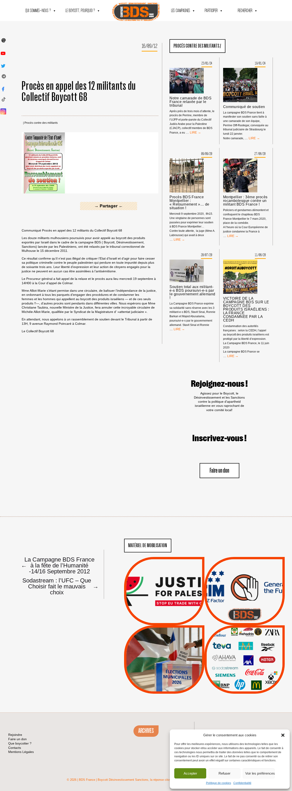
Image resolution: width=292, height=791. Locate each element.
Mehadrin (237, 674)
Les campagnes (180, 10)
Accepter (190, 773)
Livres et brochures (244, 668)
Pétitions (171, 620)
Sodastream (244, 680)
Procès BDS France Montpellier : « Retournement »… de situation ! (189, 202)
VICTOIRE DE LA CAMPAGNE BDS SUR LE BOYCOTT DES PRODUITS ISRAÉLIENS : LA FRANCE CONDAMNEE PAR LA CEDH (246, 309)
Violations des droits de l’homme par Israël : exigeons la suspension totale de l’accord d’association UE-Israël (164, 585)
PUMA (252, 674)
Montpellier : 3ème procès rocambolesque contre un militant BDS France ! (245, 200)
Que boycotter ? (244, 632)
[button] (283, 735)
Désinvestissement (260, 640)
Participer (211, 10)
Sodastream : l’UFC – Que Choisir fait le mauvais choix (59, 586)
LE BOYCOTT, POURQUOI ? (80, 10)
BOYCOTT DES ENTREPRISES (244, 603)
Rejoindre (15, 735)
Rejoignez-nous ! (219, 384)
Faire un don (219, 471)
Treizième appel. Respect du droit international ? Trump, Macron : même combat (244, 578)
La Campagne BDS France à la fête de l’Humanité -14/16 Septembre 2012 (57, 565)
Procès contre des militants (41, 123)
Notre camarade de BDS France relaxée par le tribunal (190, 101)
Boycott (236, 640)
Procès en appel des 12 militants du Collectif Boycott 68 (79, 91)
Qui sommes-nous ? (38, 10)
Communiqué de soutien (244, 107)
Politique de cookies (218, 783)
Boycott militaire (245, 610)
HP (252, 657)
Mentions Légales (21, 752)
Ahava (250, 645)
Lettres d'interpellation (244, 616)
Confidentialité (242, 783)
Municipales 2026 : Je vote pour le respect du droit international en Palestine (164, 646)
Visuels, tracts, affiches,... (244, 687)
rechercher (245, 10)
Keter (244, 663)
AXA (233, 651)
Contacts (14, 748)
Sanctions (171, 614)
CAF (253, 651)
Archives (146, 730)
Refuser (224, 773)
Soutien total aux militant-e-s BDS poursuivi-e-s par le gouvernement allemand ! (192, 292)
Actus (157, 620)
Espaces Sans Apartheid (164, 672)
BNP (243, 651)
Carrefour (239, 657)
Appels (155, 614)
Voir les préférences (260, 773)
